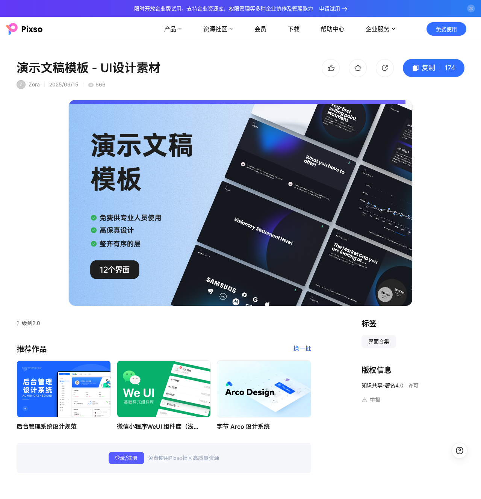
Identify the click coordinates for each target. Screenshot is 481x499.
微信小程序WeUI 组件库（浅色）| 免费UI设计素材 (160, 426)
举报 (375, 399)
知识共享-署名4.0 (383, 385)
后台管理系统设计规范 (47, 426)
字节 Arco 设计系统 (243, 426)
